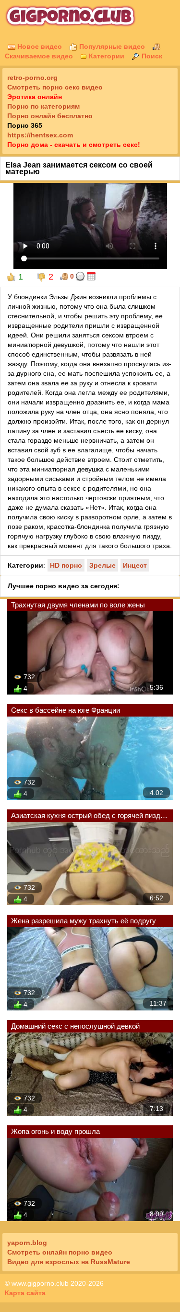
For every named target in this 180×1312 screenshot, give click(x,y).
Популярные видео (111, 46)
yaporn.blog (27, 1242)
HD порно (66, 565)
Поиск (151, 56)
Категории (105, 56)
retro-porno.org (32, 77)
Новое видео (38, 46)
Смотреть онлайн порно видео (59, 1252)
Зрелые (102, 565)
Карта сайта (25, 1293)
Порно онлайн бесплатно (50, 116)
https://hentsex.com (40, 135)
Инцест (135, 565)
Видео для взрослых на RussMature (68, 1262)
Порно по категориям (43, 106)
